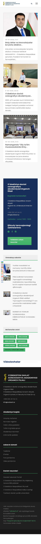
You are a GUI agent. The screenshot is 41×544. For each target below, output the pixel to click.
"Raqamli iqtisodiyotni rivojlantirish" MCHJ (21, 521)
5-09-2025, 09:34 (11, 91)
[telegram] (8, 231)
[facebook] (12, 231)
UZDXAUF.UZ (14, 511)
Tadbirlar (6, 451)
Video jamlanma (9, 461)
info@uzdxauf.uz (9, 402)
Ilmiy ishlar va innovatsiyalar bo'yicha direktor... (19, 43)
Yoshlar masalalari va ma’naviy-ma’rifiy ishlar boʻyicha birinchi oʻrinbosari (23, 268)
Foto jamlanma (9, 458)
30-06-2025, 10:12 (11, 142)
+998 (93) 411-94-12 (14, 212)
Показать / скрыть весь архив (14, 349)
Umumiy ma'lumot (10, 418)
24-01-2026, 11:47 (11, 40)
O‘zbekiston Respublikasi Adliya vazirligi (17, 490)
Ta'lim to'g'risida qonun (11, 428)
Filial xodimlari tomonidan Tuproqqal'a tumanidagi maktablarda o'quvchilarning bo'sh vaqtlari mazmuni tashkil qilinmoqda (25, 282)
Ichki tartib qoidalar (10, 435)
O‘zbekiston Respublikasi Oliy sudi (15, 486)
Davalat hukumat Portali (12, 477)
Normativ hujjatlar (10, 422)
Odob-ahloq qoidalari (11, 425)
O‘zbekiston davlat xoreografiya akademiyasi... (18, 94)
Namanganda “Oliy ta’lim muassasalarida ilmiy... (17, 145)
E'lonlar (6, 454)
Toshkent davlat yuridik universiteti (16, 493)
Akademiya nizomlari (11, 432)
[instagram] (15, 231)
